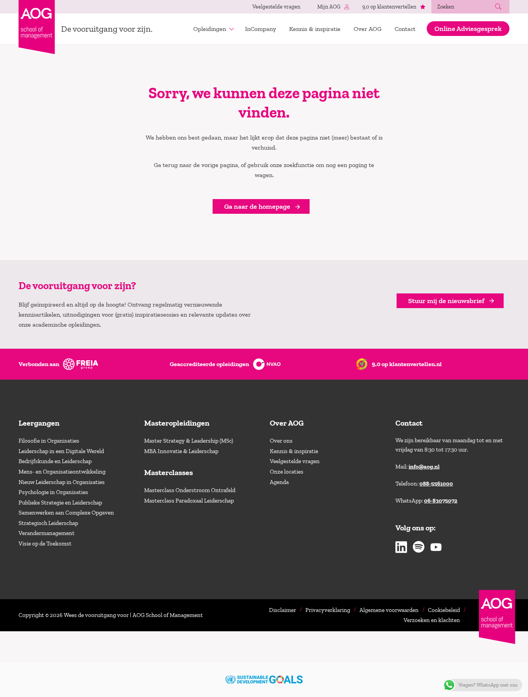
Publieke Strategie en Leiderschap (60, 502)
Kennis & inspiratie (315, 28)
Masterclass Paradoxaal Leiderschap (189, 500)
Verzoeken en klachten (432, 620)
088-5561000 (436, 483)
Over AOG (368, 28)
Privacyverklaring (327, 610)
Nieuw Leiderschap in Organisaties (62, 482)
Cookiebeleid (444, 610)
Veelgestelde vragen (276, 6)
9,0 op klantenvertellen (389, 6)
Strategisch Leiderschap (48, 523)
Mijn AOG (329, 6)
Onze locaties (286, 471)
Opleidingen (209, 28)
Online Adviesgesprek (468, 28)
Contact (405, 28)
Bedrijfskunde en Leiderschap (55, 461)
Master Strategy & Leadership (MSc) (188, 440)
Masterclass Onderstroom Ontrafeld (189, 490)
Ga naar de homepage (257, 206)
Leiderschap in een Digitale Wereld (61, 451)
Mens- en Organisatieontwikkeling (62, 471)
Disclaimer (282, 610)
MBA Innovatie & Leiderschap (181, 451)
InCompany (260, 28)
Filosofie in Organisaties (49, 440)
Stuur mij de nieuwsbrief (446, 301)
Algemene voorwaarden (389, 610)
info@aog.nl (424, 466)
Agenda (279, 482)
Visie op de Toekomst (45, 543)
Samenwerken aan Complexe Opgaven (66, 512)
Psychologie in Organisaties (53, 492)
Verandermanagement (47, 533)
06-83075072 (440, 500)
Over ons (281, 440)
